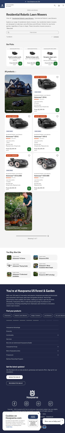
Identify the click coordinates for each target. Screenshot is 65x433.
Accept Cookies (33, 417)
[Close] (38, 413)
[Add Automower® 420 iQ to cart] (38, 63)
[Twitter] (50, 403)
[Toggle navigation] (63, 5)
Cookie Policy (9, 427)
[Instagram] (26, 403)
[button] (57, 77)
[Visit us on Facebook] (14, 403)
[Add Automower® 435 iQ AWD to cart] (55, 63)
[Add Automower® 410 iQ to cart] (20, 63)
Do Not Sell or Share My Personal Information (33, 423)
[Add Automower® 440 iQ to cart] (57, 149)
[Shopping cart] (59, 5)
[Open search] (55, 5)
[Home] (2, 5)
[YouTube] (38, 403)
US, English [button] (8, 6)
